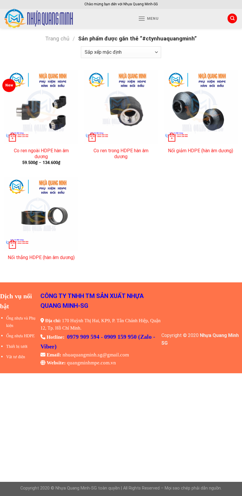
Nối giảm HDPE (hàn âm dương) (200, 150)
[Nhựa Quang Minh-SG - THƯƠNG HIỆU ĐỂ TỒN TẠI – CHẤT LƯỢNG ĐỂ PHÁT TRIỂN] (59, 18)
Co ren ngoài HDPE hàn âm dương (41, 154)
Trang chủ (57, 38)
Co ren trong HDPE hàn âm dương (121, 154)
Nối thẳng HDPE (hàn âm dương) (41, 257)
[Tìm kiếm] (232, 18)
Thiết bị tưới (16, 346)
